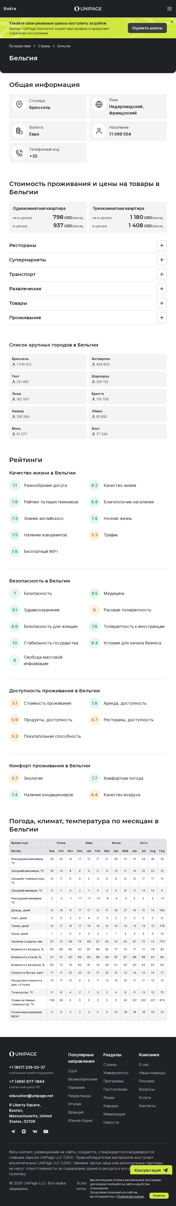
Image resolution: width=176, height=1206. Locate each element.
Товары (18, 303)
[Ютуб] (46, 1131)
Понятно (159, 1195)
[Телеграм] (12, 1131)
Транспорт (22, 274)
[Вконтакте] (34, 1131)
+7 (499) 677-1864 (26, 1081)
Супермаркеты (27, 260)
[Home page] (88, 8)
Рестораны (22, 245)
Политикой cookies (130, 1196)
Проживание (25, 317)
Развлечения (25, 288)
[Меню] (167, 9)
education (31, 1095)
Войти (10, 8)
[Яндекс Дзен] (24, 1131)
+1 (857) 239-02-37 (27, 1067)
